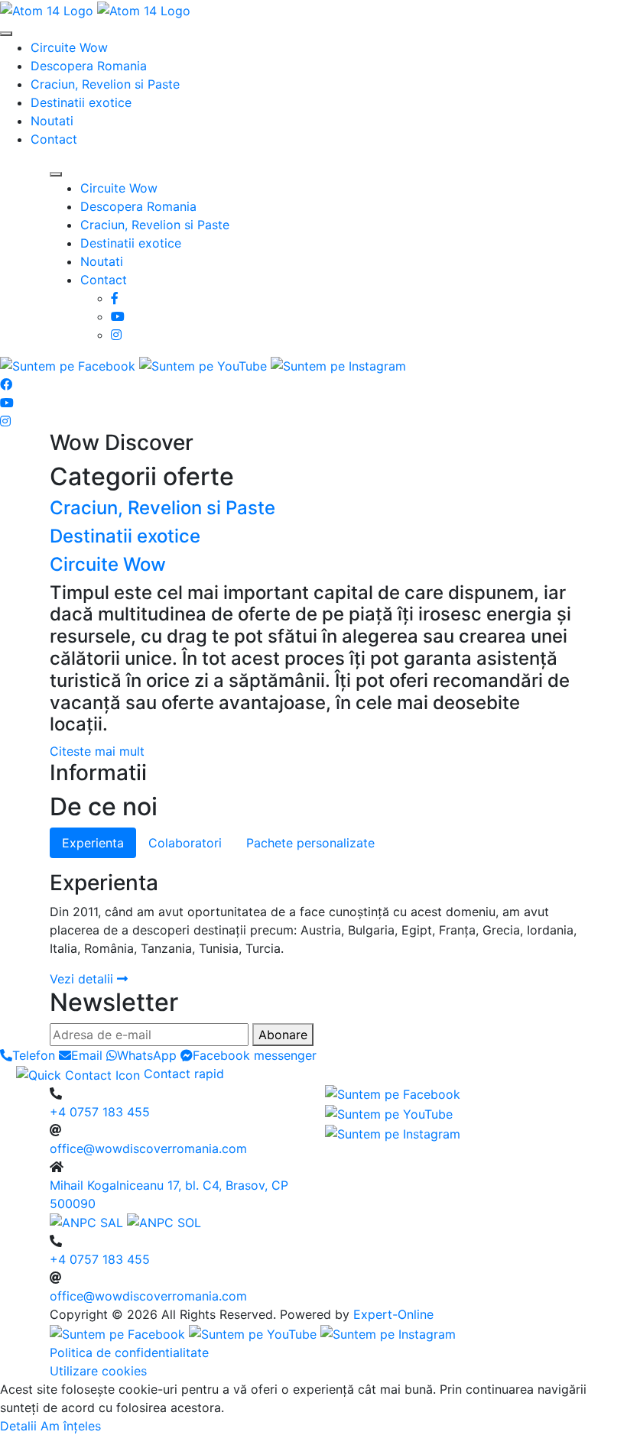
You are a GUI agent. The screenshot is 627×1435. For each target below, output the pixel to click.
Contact (54, 139)
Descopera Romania (89, 65)
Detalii (18, 1425)
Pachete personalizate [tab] (310, 842)
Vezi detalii (83, 978)
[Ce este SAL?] (88, 1221)
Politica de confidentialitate (129, 1352)
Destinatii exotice (81, 102)
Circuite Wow (69, 47)
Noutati (52, 120)
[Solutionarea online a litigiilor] (164, 1221)
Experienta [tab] (93, 842)
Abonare (282, 1034)
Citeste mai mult (97, 751)
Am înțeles (71, 1425)
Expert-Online (393, 1314)
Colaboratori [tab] (185, 842)
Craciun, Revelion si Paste (105, 84)
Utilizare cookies (98, 1370)
